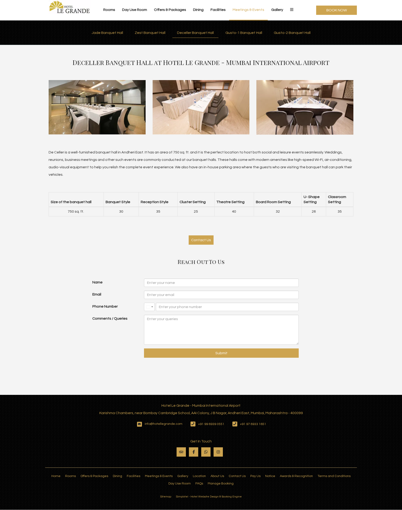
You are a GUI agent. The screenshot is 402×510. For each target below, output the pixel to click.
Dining (198, 10)
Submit (221, 353)
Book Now (336, 10)
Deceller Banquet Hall (195, 33)
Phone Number (105, 306)
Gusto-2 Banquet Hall (292, 33)
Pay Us (255, 476)
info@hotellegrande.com (163, 424)
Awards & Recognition (296, 476)
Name (97, 282)
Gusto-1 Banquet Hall (243, 33)
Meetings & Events (248, 10)
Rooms (109, 10)
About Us (217, 476)
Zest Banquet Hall (150, 33)
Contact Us (201, 240)
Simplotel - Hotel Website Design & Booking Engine (209, 496)
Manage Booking (221, 483)
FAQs (199, 483)
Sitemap (165, 496)
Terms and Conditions (334, 476)
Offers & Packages (170, 10)
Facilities (218, 10)
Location (199, 476)
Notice (270, 476)
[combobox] (149, 307)
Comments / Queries (109, 318)
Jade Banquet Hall (107, 33)
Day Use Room (134, 10)
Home (55, 476)
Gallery (277, 10)
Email (96, 294)
